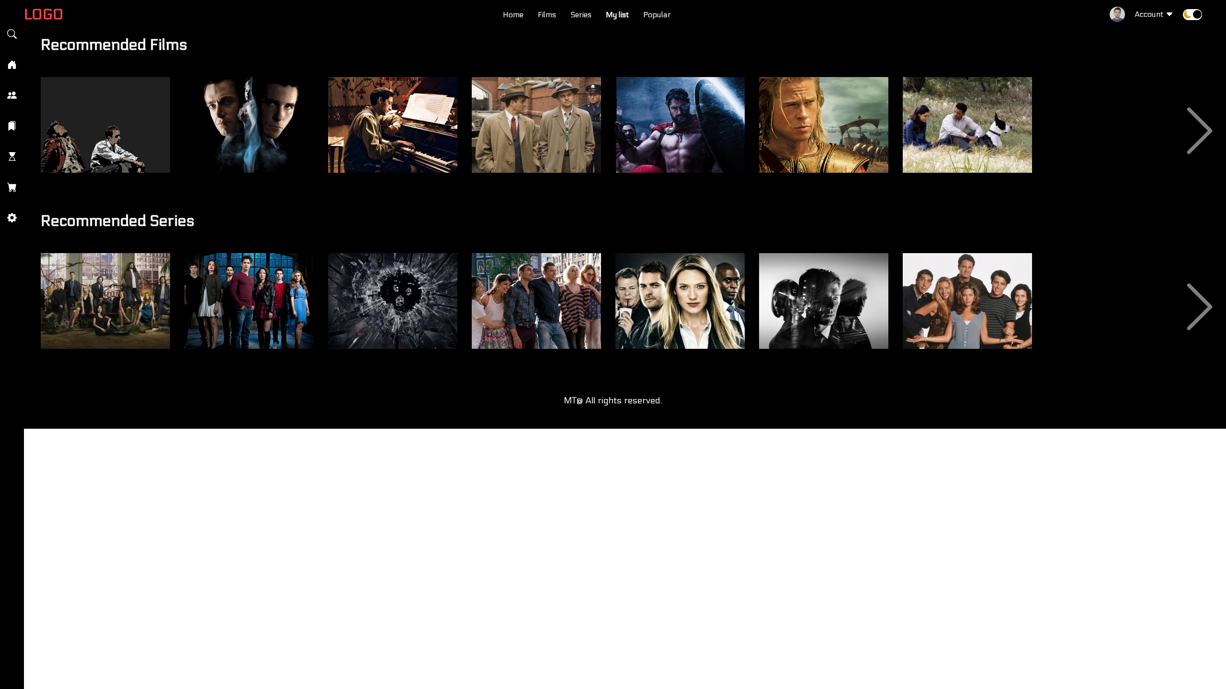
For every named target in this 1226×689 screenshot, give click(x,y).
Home (513, 14)
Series (580, 14)
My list (617, 14)
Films (547, 14)
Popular (657, 14)
